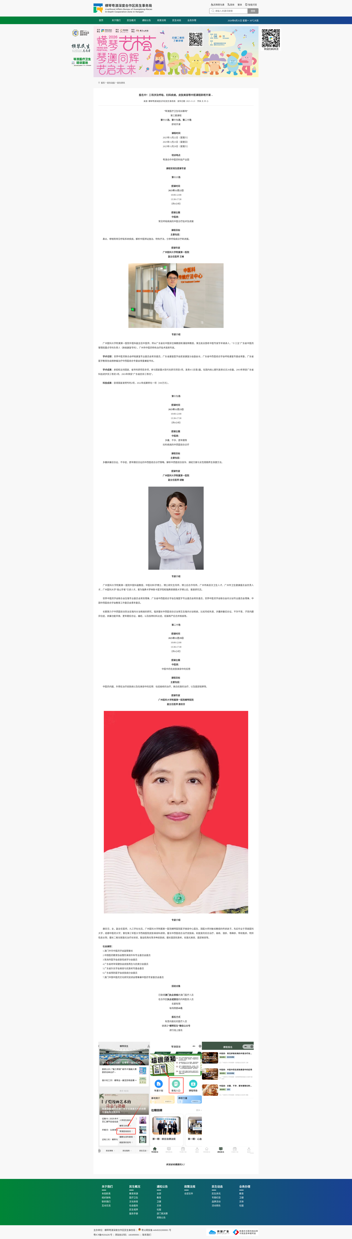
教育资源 (133, 1193)
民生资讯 (121, 83)
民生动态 (176, 20)
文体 (159, 1205)
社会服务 (133, 1205)
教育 (159, 1197)
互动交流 (106, 1205)
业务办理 (191, 20)
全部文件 (188, 1193)
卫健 (159, 1201)
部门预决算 (162, 1213)
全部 (159, 1193)
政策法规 (161, 20)
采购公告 (161, 1217)
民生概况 (131, 20)
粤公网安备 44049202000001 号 (156, 1230)
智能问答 (252, 5)
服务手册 (133, 1213)
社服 (159, 1209)
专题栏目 (216, 1197)
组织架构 (106, 1197)
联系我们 (106, 1201)
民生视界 (133, 1209)
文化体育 (133, 1201)
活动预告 (216, 1205)
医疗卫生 (133, 1197)
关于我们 (116, 20)
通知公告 (146, 20)
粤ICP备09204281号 (117, 1235)
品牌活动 (216, 1201)
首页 (101, 20)
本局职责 (106, 1193)
